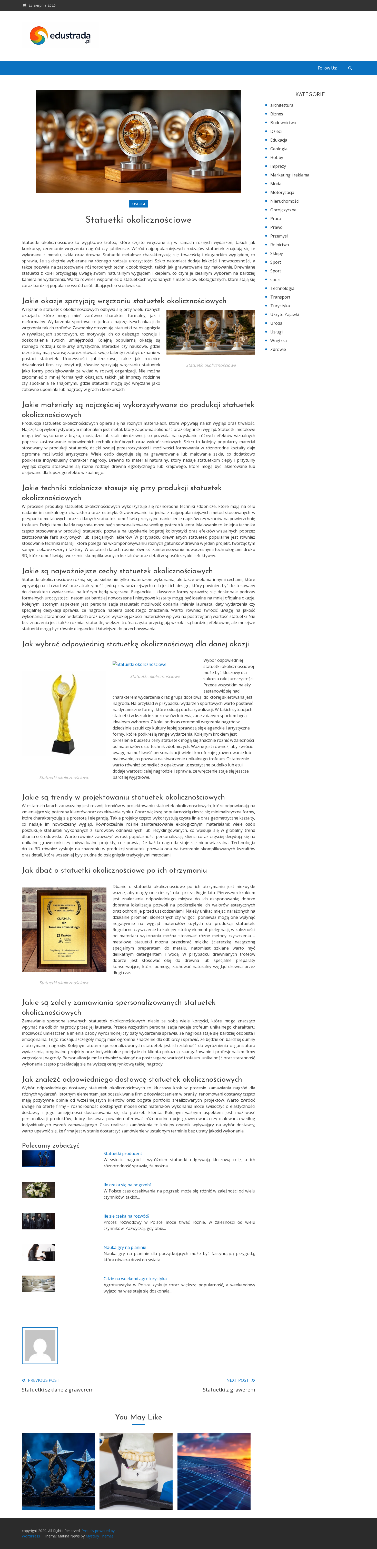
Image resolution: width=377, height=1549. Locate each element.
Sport (275, 262)
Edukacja (278, 140)
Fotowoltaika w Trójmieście (214, 1496)
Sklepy (276, 253)
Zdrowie (278, 349)
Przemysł (279, 236)
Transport (280, 297)
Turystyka (280, 306)
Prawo (276, 227)
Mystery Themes (100, 1536)
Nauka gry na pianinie (125, 1247)
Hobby (276, 157)
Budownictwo (283, 122)
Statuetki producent (123, 1153)
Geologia (278, 149)
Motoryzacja (282, 192)
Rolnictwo (279, 245)
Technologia (282, 288)
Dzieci (276, 131)
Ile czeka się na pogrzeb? (128, 1185)
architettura (281, 105)
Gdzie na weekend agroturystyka (135, 1278)
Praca (275, 218)
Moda (275, 183)
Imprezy (278, 166)
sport (275, 279)
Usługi (138, 203)
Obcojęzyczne (283, 210)
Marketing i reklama (289, 175)
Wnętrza (278, 340)
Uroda (276, 323)
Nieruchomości (284, 201)
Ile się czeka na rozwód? (127, 1216)
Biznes (276, 114)
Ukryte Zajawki (284, 314)
